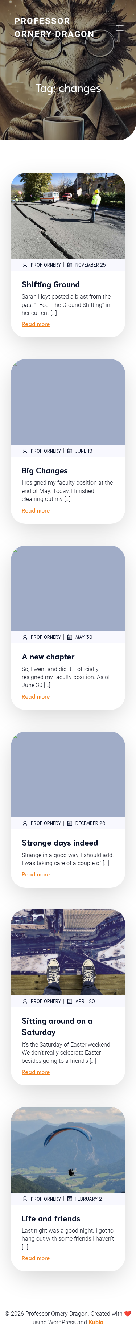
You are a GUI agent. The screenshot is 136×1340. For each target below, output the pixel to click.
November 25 (90, 265)
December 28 (90, 823)
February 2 (88, 1199)
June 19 (83, 451)
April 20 (85, 1001)
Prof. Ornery (46, 265)
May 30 (83, 637)
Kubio (95, 1322)
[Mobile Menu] (119, 27)
